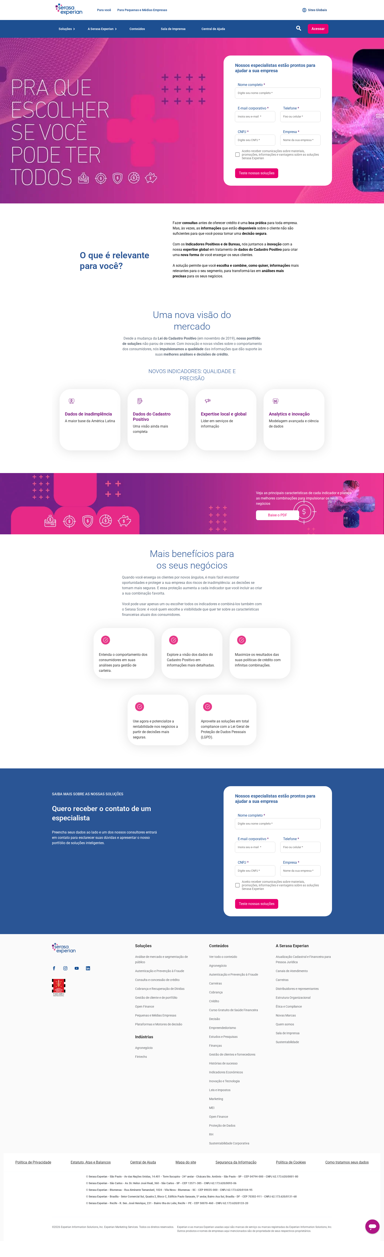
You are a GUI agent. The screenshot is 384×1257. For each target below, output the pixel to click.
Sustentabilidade (287, 1042)
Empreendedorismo (222, 1028)
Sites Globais (317, 10)
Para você (103, 10)
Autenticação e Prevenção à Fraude (159, 971)
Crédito (214, 1001)
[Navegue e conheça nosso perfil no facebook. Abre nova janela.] (54, 969)
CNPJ (243, 132)
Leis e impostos (219, 1090)
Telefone (291, 108)
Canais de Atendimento (292, 971)
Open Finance (144, 1006)
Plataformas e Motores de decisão (158, 1024)
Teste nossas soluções (256, 173)
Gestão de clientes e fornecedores (232, 1054)
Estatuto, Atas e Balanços (91, 1162)
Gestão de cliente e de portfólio (156, 997)
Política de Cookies (291, 1162)
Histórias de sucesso (223, 1063)
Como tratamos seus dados (347, 1162)
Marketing (216, 1099)
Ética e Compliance (289, 1006)
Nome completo (251, 85)
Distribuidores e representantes (297, 988)
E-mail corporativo (253, 108)
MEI (211, 1108)
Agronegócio (144, 1048)
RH (211, 1134)
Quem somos (285, 1024)
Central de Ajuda (143, 1162)
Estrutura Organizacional (293, 997)
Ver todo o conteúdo (223, 957)
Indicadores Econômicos (226, 1072)
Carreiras (215, 983)
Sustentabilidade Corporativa (229, 1143)
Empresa (291, 132)
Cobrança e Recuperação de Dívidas (159, 988)
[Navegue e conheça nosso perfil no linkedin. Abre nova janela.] (88, 969)
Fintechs (141, 1056)
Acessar (318, 29)
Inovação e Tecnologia (224, 1081)
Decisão (214, 1019)
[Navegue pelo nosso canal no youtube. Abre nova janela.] (77, 969)
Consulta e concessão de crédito (157, 980)
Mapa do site (186, 1162)
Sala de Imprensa (288, 1033)
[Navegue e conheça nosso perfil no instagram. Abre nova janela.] (65, 969)
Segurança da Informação (236, 1162)
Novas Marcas (286, 1015)
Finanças (215, 1045)
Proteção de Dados (222, 1125)
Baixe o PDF (277, 515)
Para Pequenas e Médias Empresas (142, 10)
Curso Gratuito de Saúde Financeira (233, 1010)
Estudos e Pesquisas (223, 1036)
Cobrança (216, 992)
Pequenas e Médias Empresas (155, 1015)
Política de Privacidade (33, 1162)
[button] (298, 29)
